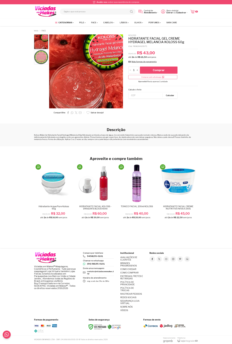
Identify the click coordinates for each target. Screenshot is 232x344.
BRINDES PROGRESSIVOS (128, 264)
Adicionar (59, 201)
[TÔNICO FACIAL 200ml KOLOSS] (136, 192)
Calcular (170, 95)
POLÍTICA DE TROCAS (127, 289)
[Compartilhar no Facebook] (68, 112)
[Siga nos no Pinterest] (180, 259)
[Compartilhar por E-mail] (80, 112)
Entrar (169, 13)
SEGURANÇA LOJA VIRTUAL (129, 302)
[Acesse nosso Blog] (187, 259)
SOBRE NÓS (126, 307)
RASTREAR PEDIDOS (131, 294)
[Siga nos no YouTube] (166, 259)
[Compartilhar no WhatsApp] (72, 112)
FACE (44, 31)
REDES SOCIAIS (128, 297)
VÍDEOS (124, 310)
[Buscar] (131, 12)
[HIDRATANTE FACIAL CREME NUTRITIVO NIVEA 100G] (178, 192)
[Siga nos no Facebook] (152, 259)
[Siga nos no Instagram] (173, 259)
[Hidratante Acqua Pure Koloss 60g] (53, 192)
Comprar (159, 70)
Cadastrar (181, 13)
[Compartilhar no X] (76, 112)
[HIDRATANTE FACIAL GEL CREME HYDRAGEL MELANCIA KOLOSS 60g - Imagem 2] (41, 57)
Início (36, 31)
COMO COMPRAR (129, 272)
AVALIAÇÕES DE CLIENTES (128, 258)
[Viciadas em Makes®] (45, 11)
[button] (41, 41)
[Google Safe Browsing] (114, 327)
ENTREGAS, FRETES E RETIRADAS (131, 277)
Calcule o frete (135, 90)
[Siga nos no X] (159, 259)
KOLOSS (132, 35)
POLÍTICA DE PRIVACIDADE (127, 283)
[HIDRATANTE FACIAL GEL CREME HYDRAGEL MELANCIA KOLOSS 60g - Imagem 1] (41, 42)
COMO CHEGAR (128, 269)
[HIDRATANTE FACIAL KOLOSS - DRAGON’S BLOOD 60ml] (95, 192)
